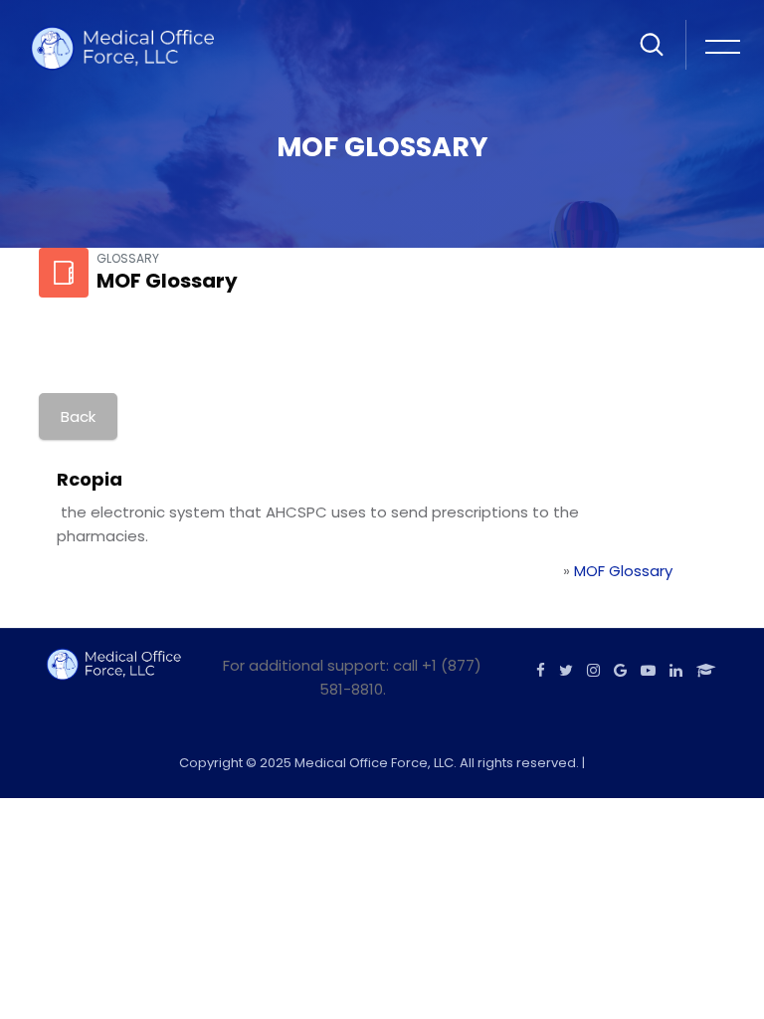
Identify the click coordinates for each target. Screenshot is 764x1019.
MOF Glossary (623, 570)
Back (78, 416)
